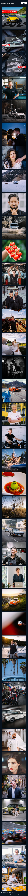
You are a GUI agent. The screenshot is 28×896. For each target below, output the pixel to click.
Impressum (4, 895)
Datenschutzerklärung (15, 895)
